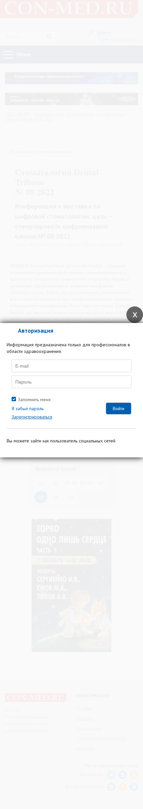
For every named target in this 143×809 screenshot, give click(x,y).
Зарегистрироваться (32, 417)
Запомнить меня (34, 400)
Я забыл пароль (28, 408)
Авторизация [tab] (35, 330)
